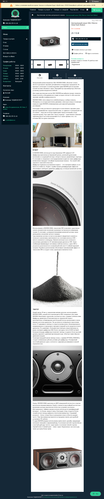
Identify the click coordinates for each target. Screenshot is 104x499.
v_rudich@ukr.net (10, 120)
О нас (82, 10)
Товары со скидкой (61, 10)
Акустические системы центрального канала (51, 15)
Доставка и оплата (9, 53)
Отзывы (6, 46)
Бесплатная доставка (80, 44)
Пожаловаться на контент (50, 497)
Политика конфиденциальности (68, 497)
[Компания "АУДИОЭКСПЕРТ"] (15, 13)
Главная (33, 10)
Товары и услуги (44, 10)
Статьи (5, 49)
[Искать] (27, 27)
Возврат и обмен (9, 56)
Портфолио (74, 10)
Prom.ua (60, 495)
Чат (97, 494)
